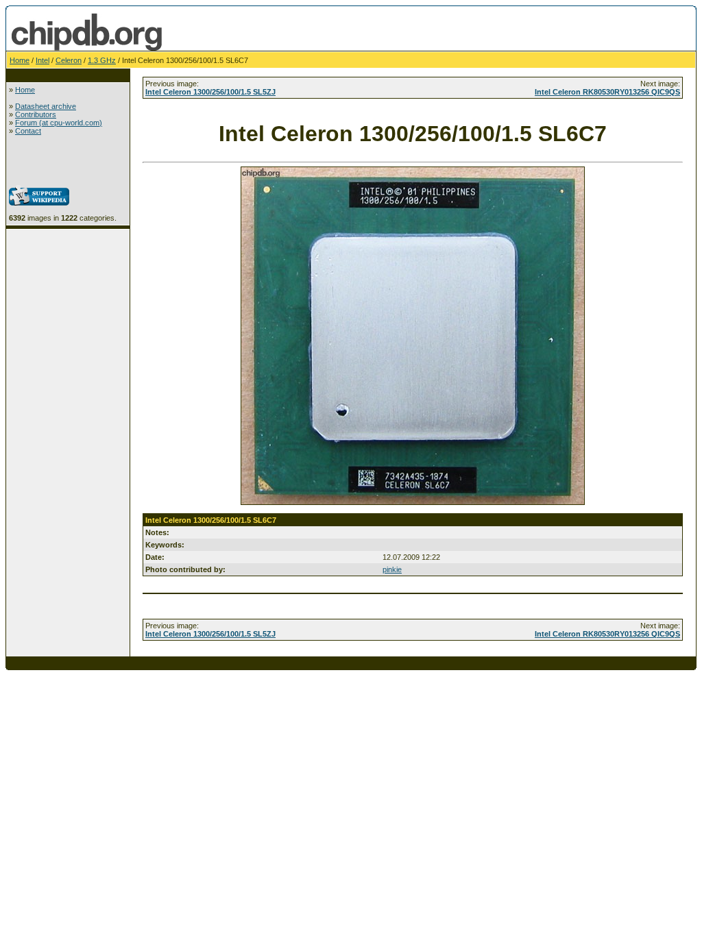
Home (19, 60)
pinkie (392, 569)
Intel (42, 60)
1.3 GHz (102, 60)
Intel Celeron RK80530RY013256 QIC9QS (607, 92)
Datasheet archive (45, 106)
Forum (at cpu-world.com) (58, 123)
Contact (28, 131)
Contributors (35, 114)
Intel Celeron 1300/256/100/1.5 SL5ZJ (210, 92)
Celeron (69, 60)
